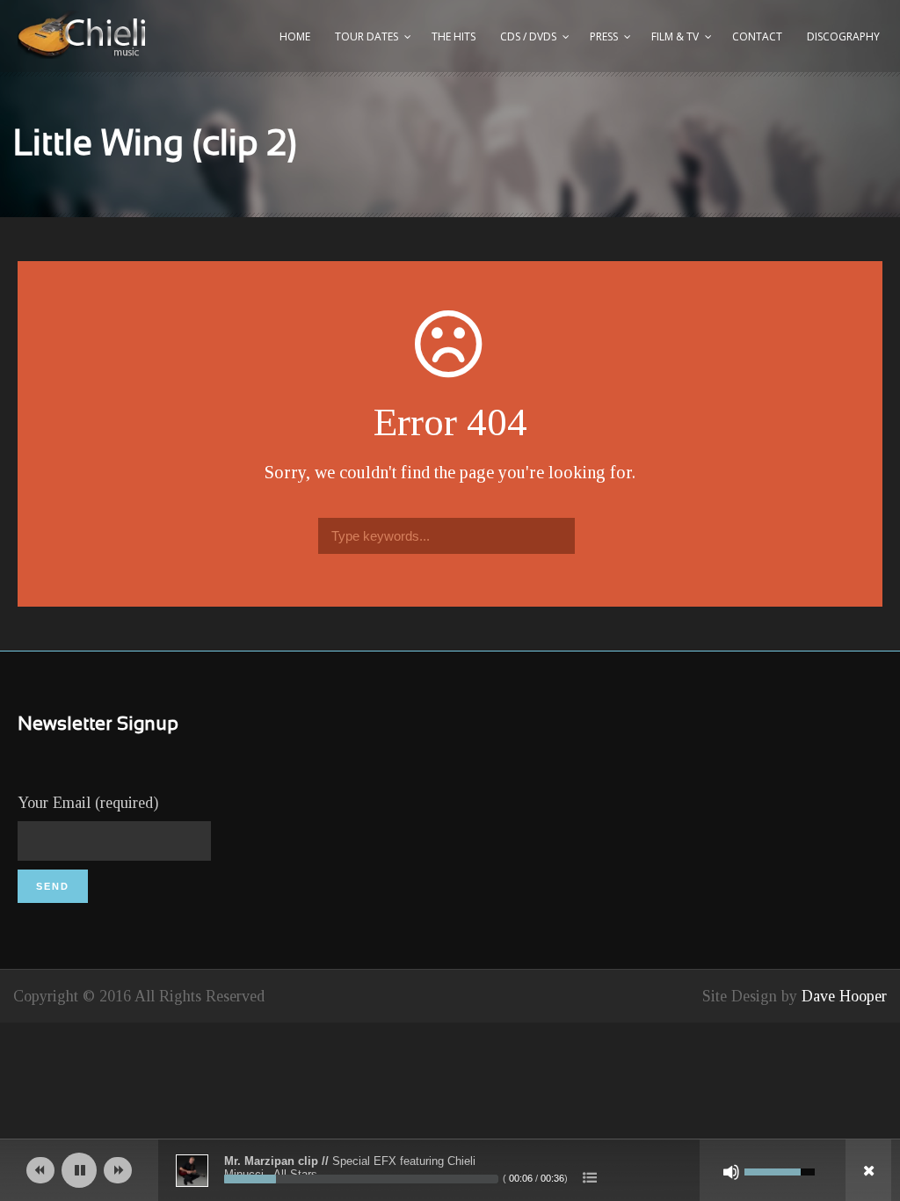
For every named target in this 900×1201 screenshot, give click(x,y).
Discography (843, 36)
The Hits (453, 36)
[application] (450, 1170)
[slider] (361, 1179)
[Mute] (731, 1172)
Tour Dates (366, 36)
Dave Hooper (844, 996)
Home (294, 36)
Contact (757, 36)
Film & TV (675, 36)
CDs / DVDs (528, 36)
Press (604, 36)
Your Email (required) (88, 803)
